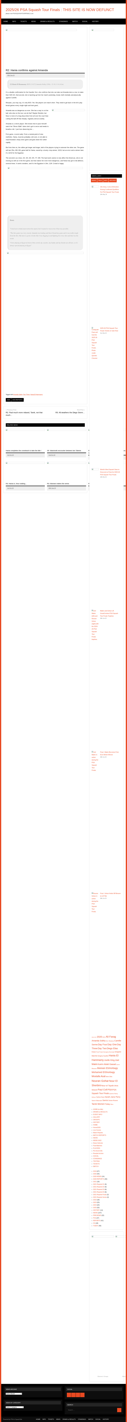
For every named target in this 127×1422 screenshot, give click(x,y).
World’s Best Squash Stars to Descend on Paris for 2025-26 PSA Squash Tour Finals (110, 472)
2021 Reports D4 (98, 1192)
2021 (103, 1037)
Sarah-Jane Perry (112, 1097)
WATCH (75, 21)
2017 (95, 1037)
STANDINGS (63, 21)
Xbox (111, 1104)
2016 (93, 1037)
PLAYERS (96, 1148)
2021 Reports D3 (98, 1189)
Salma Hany (100, 1097)
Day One (112, 1044)
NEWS (33, 21)
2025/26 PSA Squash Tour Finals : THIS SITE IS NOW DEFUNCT (60, 10)
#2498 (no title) (98, 1109)
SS (94, 1223)
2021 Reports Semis (100, 1197)
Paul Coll (102, 1089)
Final (97, 1052)
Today (107, 1104)
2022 (95, 1200)
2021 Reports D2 (98, 1187)
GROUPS (96, 1119)
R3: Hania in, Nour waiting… (16, 484)
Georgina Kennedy (108, 1052)
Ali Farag (111, 1036)
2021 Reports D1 (98, 1184)
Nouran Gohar (100, 1080)
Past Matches (97, 1145)
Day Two (102, 1048)
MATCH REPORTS (99, 1135)
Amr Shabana (110, 1041)
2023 (95, 1202)
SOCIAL (85, 21)
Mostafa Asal (98, 1076)
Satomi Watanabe (97, 1100)
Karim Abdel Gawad (107, 1064)
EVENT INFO (97, 1114)
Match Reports (98, 1132)
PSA (110, 1089)
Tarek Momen (98, 1104)
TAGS (100, 180)
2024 (95, 1205)
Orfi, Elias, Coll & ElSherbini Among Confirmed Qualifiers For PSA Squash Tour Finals (109, 189)
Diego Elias (112, 1048)
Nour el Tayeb (107, 1085)
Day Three (26, 394)
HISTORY (95, 21)
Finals (101, 1052)
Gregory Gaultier (103, 1056)
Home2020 (97, 1127)
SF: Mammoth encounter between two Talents (64, 451)
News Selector (98, 1143)
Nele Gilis (109, 1076)
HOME (5, 21)
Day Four (102, 1044)
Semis (105, 1100)
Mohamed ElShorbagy (103, 1072)
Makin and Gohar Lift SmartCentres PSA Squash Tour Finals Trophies (109, 613)
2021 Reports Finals (100, 1194)
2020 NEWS (97, 1176)
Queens (111, 1093)
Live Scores (97, 1130)
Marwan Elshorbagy (107, 1068)
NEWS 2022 (97, 1140)
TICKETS (23, 21)
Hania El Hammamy (36, 394)
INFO (14, 21)
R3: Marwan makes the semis (58, 484)
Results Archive (98, 1153)
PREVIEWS (97, 1215)
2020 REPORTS (17, 400)
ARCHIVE (113, 180)
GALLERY (96, 1117)
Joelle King (109, 1060)
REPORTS (97, 1220)
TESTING (96, 1161)
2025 (95, 1207)
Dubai (94, 1052)
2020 (8, 400)
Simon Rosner (113, 1100)
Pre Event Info (97, 1151)
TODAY (95, 1226)
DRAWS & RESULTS (47, 21)
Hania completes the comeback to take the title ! (23, 451)
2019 (95, 1171)
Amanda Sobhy (17, 394)
